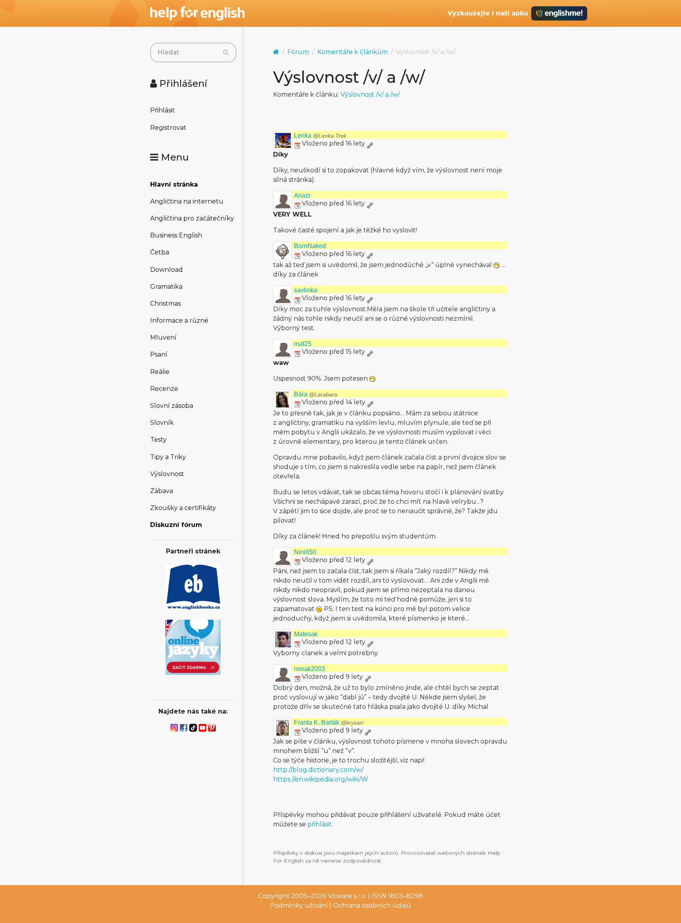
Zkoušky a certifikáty (183, 508)
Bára (315, 394)
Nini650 (305, 552)
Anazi (302, 195)
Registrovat (168, 127)
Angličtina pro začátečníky (192, 218)
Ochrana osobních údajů (372, 905)
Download (166, 269)
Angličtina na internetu (186, 201)
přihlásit (319, 824)
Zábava (161, 491)
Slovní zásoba (171, 405)
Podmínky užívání (299, 905)
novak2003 (309, 668)
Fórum (298, 52)
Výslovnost (167, 474)
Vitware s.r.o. (347, 896)
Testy (158, 439)
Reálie (159, 372)
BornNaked (310, 246)
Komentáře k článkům (352, 52)
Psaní (158, 354)
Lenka (320, 135)
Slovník (162, 422)
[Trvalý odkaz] (370, 143)
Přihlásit (162, 110)
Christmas (165, 303)
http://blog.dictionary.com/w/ (318, 770)
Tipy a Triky (168, 457)
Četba (159, 252)
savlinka (305, 290)
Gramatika (166, 286)
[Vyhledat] (226, 52)
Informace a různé (179, 320)
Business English (176, 235)
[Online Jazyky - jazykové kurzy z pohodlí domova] (193, 646)
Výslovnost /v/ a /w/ (370, 94)
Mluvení (163, 337)
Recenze (164, 388)
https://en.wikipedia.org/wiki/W (320, 779)
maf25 (302, 343)
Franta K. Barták (329, 722)
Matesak (306, 634)
